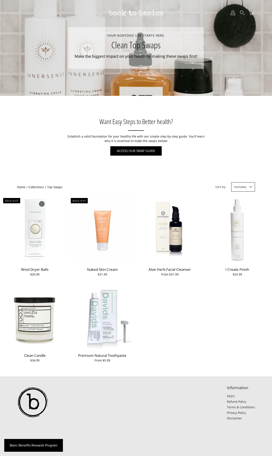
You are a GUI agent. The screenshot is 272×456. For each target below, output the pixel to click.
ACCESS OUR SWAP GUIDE (136, 151)
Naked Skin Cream (102, 269)
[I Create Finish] (237, 229)
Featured (240, 187)
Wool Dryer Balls (34, 269)
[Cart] (251, 12)
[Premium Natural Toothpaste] (102, 315)
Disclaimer (234, 418)
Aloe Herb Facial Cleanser (170, 269)
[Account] (233, 12)
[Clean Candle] (35, 315)
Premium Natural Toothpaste (102, 355)
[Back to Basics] (136, 12)
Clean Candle (35, 355)
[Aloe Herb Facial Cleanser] (170, 229)
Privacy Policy (236, 413)
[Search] (242, 12)
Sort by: (220, 187)
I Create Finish (237, 269)
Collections (36, 187)
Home (21, 187)
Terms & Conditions (241, 407)
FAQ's (231, 396)
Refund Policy (236, 402)
